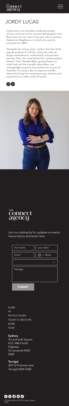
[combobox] (35, 262)
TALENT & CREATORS (19, 319)
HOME (11, 307)
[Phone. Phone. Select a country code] (41, 255)
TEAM (11, 327)
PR (9, 311)
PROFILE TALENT (17, 315)
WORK (11, 323)
